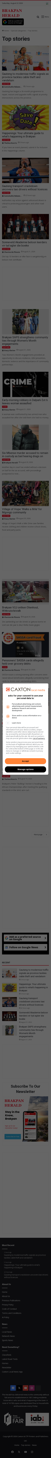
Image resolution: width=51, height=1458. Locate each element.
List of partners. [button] (39, 738)
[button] (25, 723)
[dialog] (26, 729)
